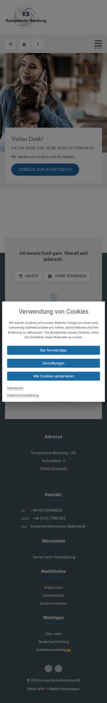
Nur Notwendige (53, 350)
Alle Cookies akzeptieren (53, 376)
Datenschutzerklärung (23, 395)
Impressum (15, 388)
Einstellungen (53, 363)
